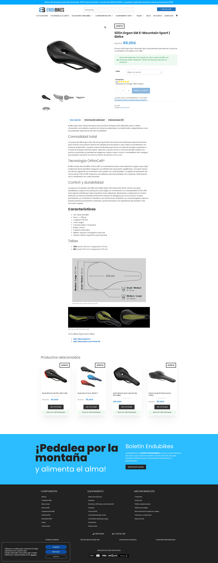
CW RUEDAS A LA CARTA (60, 16)
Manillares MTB (47, 519)
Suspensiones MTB (48, 511)
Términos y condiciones (143, 515)
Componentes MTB (103, 16)
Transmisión (46, 526)
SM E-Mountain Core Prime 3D (86, 341)
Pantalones (92, 522)
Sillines (44, 497)
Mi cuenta (158, 16)
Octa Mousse (42, 16)
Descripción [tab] (75, 120)
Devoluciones (139, 519)
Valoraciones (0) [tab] (116, 120)
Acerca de (169, 16)
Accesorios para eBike (81, 16)
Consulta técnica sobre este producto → (131, 100)
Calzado (91, 508)
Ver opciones (55, 407)
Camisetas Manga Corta (97, 515)
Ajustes (56, 556)
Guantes (91, 500)
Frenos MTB (45, 508)
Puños (44, 522)
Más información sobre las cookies (147, 511)
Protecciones (92, 526)
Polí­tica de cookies (141, 508)
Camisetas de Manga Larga (98, 519)
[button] (105, 27)
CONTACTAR (166, 9)
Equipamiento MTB (123, 16)
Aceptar (56, 547)
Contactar (138, 497)
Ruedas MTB (46, 515)
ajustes (33, 555)
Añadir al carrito (141, 90)
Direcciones (46, 504)
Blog (149, 16)
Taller (138, 16)
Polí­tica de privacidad (142, 504)
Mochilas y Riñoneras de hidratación (101, 504)
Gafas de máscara (95, 497)
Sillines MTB (125, 107)
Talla (117, 71)
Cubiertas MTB (47, 500)
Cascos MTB (92, 511)
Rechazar (56, 552)
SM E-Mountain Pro (81, 339)
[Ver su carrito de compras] (177, 15)
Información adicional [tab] (94, 120)
